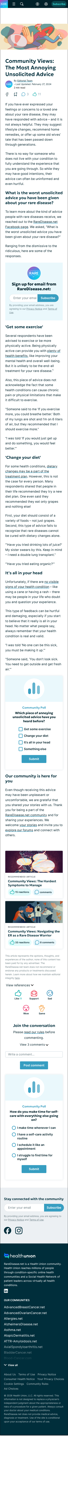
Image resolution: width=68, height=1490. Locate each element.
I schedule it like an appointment (30, 1146)
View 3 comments (33, 1044)
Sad (47, 995)
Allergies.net (13, 1319)
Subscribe (59, 4)
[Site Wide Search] (22, 4)
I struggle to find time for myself (34, 1157)
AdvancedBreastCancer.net (24, 1307)
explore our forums (19, 830)
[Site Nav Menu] (14, 4)
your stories (28, 825)
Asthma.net (12, 1330)
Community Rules (37, 1383)
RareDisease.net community (26, 815)
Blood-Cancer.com (18, 1358)
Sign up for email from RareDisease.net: (34, 286)
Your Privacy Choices (50, 1379)
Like (17, 995)
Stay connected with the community (34, 1199)
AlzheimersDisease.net (21, 1324)
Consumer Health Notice (19, 1379)
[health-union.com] (19, 1257)
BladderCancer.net (18, 1352)
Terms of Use (36, 1219)
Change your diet (36, 735)
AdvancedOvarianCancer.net (25, 1313)
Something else (35, 749)
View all (12, 1365)
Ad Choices (11, 1388)
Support (33, 995)
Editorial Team (25, 80)
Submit (34, 759)
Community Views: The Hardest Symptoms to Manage (32, 883)
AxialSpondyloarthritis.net (23, 1347)
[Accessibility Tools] (37, 4)
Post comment (34, 1065)
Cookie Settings (14, 1383)
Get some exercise (37, 729)
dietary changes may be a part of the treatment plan (31, 471)
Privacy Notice (34, 308)
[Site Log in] (46, 4)
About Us (10, 1374)
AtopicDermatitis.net (19, 1335)
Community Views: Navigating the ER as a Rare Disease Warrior (34, 933)
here (17, 978)
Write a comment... (21, 1054)
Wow (24, 1010)
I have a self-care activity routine (35, 1136)
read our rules (34, 1032)
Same (40, 1010)
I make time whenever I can (36, 1127)
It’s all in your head (37, 742)
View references (18, 985)
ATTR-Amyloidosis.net (20, 1341)
